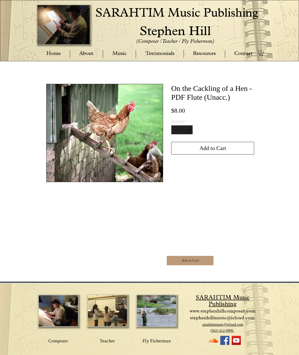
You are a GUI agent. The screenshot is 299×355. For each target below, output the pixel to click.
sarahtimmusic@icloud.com (222, 324)
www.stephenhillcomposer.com (223, 311)
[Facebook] (224, 340)
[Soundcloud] (213, 340)
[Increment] (189, 130)
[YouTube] (236, 340)
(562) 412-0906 (222, 331)
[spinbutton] (182, 130)
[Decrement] (175, 130)
